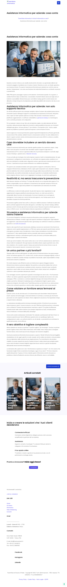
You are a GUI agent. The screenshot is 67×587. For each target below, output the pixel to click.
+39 (12, 494)
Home (8, 503)
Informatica (10, 507)
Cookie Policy (31, 579)
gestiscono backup (42, 118)
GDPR (46, 579)
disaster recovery (32, 154)
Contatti (9, 512)
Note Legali (40, 579)
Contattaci (33, 467)
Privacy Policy (23, 579)
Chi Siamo (9, 505)
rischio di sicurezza (20, 223)
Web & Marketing (12, 510)
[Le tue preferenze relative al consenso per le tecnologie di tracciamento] (64, 584)
